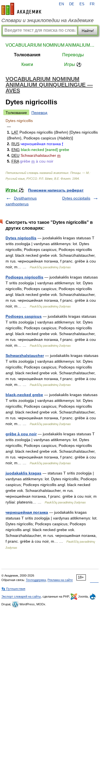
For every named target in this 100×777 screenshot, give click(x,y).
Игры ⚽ (73, 64)
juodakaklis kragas (23, 473)
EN (61, 4)
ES (81, 4)
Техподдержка (36, 580)
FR (92, 4)
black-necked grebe (24, 395)
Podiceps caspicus (24, 316)
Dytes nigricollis (21, 238)
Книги (27, 64)
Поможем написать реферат (56, 190)
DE (71, 4)
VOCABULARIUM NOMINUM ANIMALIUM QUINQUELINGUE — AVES (50, 45)
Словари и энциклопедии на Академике (47, 20)
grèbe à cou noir (21, 434)
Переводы (73, 54)
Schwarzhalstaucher (25, 355)
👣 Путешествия (13, 588)
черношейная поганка (27, 512)
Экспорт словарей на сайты (21, 596)
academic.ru (21, 9)
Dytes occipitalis (76, 198)
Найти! (88, 30)
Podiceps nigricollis (24, 277)
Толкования (27, 54)
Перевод (39, 112)
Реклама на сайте (60, 580)
